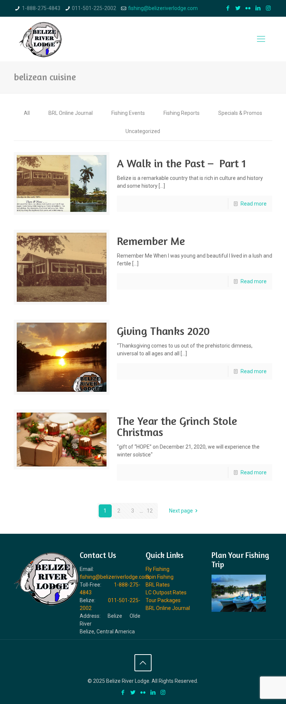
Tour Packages (163, 600)
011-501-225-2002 (94, 8)
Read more (254, 204)
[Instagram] (268, 8)
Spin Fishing (160, 577)
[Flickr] (248, 8)
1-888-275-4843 (41, 8)
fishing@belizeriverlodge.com (163, 8)
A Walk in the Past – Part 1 (181, 163)
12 (150, 511)
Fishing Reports (181, 113)
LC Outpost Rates (166, 592)
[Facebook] (228, 8)
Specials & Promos (240, 113)
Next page (181, 511)
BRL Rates (158, 585)
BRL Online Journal (70, 113)
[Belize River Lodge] (41, 39)
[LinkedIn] (258, 8)
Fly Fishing (157, 569)
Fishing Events (128, 113)
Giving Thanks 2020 (163, 331)
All (27, 113)
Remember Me (151, 241)
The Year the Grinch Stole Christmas (177, 426)
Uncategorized (142, 131)
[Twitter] (238, 8)
